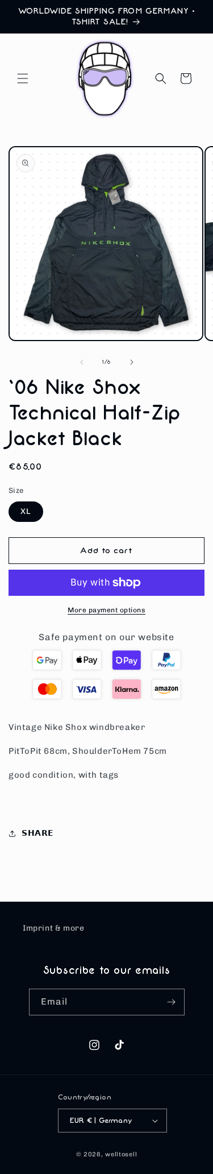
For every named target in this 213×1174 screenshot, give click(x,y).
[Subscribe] (171, 1002)
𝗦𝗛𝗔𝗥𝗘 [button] (38, 833)
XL (25, 511)
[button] (22, 78)
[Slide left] (81, 362)
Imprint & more (53, 928)
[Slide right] (131, 362)
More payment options (106, 610)
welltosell (121, 1154)
